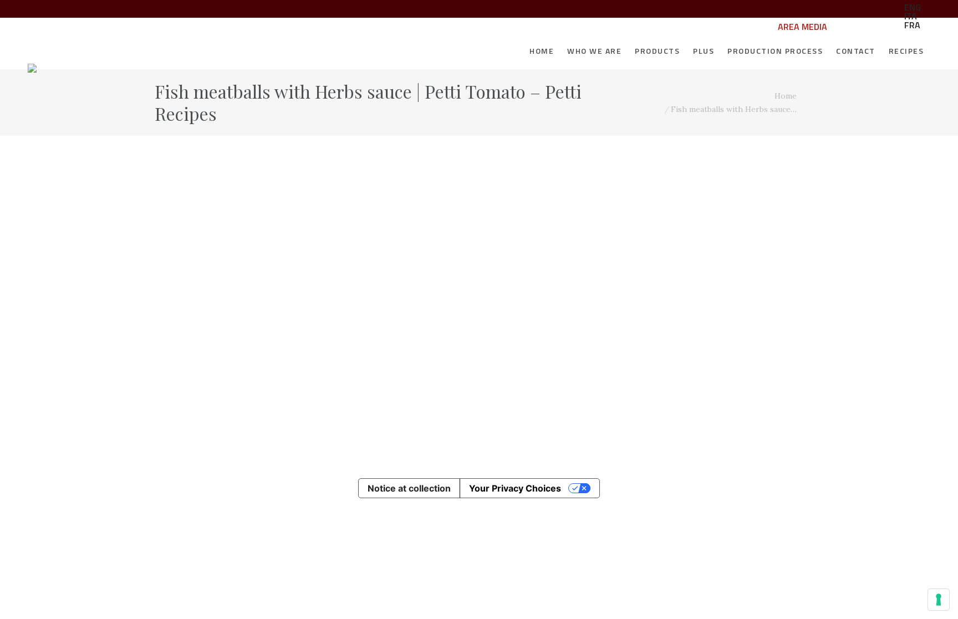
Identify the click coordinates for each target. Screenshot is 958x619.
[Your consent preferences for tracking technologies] (938, 599)
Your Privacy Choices (515, 488)
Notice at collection (409, 488)
